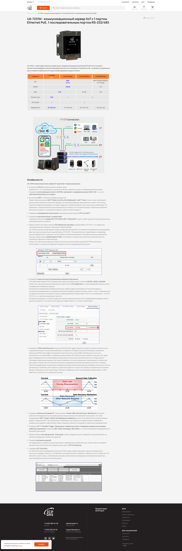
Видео (124, 526)
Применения (126, 520)
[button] (43, 8)
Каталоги (125, 523)
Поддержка (151, 2)
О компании (125, 2)
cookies (20, 546)
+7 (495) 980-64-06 (44, 2)
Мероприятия (126, 512)
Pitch (125, 546)
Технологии (125, 517)
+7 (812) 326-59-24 (51, 530)
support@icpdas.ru (73, 530)
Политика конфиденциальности (74, 537)
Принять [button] (41, 544)
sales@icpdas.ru (72, 523)
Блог (143, 2)
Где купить (135, 2)
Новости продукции (128, 514)
